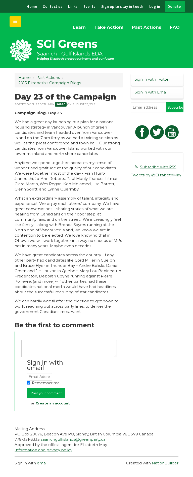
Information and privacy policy (43, 450)
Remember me (46, 383)
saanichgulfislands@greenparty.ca (73, 439)
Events (89, 6)
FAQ (175, 27)
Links (73, 6)
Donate (174, 6)
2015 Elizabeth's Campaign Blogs (49, 82)
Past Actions (146, 27)
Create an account (53, 403)
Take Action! (108, 27)
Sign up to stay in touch (122, 6)
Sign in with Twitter (152, 79)
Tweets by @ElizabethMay (156, 175)
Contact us (52, 6)
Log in (154, 6)
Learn (79, 27)
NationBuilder (165, 463)
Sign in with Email (151, 92)
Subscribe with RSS (158, 167)
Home (32, 6)
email (42, 463)
